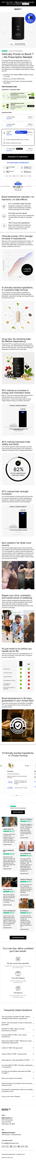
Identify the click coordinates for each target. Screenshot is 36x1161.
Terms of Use (10, 1157)
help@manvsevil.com (11, 1143)
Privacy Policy (4, 1157)
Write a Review (18, 812)
